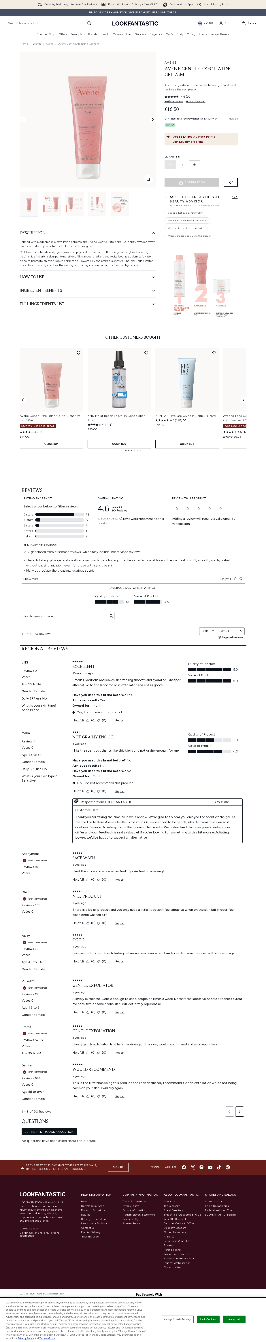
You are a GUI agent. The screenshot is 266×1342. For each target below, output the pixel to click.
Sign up (118, 1167)
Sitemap (169, 1245)
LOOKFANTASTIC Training (220, 1214)
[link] (227, 23)
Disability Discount (175, 1227)
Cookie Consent (29, 1228)
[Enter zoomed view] (148, 179)
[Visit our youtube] (210, 1167)
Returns (85, 1214)
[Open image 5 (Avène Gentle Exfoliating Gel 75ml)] (120, 204)
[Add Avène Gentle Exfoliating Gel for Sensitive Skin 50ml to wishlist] (78, 352)
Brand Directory (173, 1210)
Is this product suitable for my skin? (185, 213)
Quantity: (172, 156)
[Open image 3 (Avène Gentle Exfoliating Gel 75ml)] (74, 204)
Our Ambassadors (175, 1232)
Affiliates (169, 1236)
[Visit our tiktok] (219, 1167)
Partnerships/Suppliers (177, 1241)
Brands (37, 43)
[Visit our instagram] (201, 1167)
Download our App (92, 1206)
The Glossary (172, 1206)
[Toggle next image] (153, 119)
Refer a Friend (172, 1249)
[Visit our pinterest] (227, 1167)
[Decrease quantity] (170, 164)
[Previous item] (23, 400)
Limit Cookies (208, 1319)
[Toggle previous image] (23, 119)
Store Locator (213, 1201)
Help (84, 1201)
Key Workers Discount (177, 1254)
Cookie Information (134, 1210)
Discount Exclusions (93, 1210)
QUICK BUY (51, 444)
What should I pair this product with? (186, 228)
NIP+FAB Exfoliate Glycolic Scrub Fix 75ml (185, 416)
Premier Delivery (91, 1232)
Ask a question (195, 101)
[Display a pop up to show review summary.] (184, 419)
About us (169, 1201)
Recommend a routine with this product (187, 220)
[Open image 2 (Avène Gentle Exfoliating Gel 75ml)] (52, 204)
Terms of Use (47, 1338)
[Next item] (243, 400)
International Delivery (94, 1223)
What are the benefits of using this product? (190, 236)
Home (24, 43)
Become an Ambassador (179, 1258)
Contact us (88, 1227)
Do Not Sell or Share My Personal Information (40, 1234)
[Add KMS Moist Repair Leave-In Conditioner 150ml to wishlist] (146, 352)
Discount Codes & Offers (179, 1223)
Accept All (234, 1319)
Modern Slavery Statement (138, 1214)
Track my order (90, 1236)
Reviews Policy (131, 1223)
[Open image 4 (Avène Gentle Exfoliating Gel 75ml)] (97, 204)
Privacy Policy (130, 1206)
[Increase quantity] (194, 164)
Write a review (174, 101)
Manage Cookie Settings (178, 1319)
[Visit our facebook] (184, 1167)
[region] (133, 1319)
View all (233, 118)
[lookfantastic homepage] (135, 23)
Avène (50, 43)
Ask (234, 196)
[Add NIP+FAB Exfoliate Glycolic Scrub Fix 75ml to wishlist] (214, 352)
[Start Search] (89, 23)
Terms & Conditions (134, 1201)
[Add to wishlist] (231, 182)
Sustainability (130, 1219)
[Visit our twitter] (192, 1167)
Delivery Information (93, 1219)
